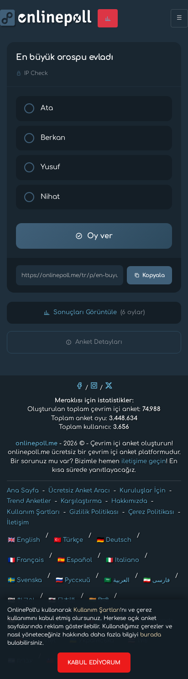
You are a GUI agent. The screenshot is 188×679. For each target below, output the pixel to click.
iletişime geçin (143, 461)
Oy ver (100, 236)
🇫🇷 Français (26, 560)
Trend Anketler (29, 501)
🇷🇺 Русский (73, 580)
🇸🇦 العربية (117, 580)
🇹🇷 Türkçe (68, 540)
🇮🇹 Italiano (122, 560)
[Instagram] (94, 385)
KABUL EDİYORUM (94, 662)
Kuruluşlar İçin (143, 490)
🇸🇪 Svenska (25, 580)
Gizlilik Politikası (94, 512)
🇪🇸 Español (74, 560)
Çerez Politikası (151, 512)
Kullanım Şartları (96, 610)
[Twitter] (108, 385)
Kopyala (153, 275)
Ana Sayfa (23, 490)
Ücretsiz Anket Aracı (79, 490)
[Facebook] (79, 385)
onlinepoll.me (36, 443)
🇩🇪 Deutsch (114, 540)
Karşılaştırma (81, 501)
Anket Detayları (98, 342)
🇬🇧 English (24, 540)
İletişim (18, 522)
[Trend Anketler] (108, 18)
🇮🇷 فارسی (156, 580)
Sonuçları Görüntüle (99, 312)
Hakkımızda (129, 501)
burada (150, 634)
